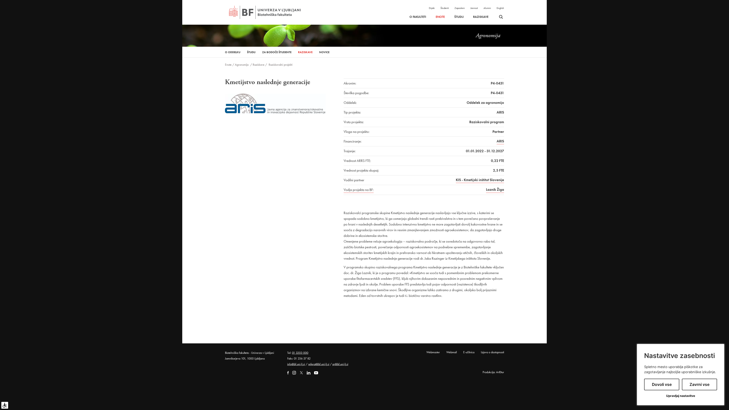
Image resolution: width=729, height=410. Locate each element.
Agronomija (242, 65)
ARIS (500, 141)
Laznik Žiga (495, 189)
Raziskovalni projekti (280, 65)
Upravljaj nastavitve (680, 396)
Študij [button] (459, 17)
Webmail (451, 352)
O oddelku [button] (232, 52)
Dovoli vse (662, 384)
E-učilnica (468, 352)
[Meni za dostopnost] (4, 405)
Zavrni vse (699, 384)
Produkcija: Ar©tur (493, 372)
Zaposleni (459, 8)
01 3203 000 (300, 353)
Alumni (487, 8)
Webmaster (433, 352)
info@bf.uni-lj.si (296, 364)
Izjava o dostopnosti (492, 352)
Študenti (444, 8)
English (500, 8)
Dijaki (432, 8)
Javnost (474, 8)
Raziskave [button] (480, 17)
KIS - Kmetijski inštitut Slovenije (480, 179)
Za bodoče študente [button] (276, 52)
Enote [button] (440, 17)
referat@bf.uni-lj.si (318, 364)
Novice (324, 52)
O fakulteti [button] (417, 17)
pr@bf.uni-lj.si (340, 364)
